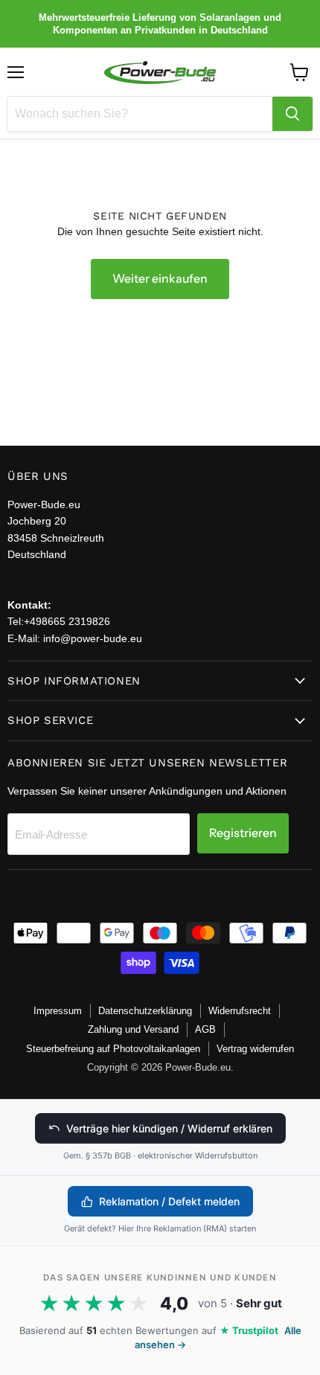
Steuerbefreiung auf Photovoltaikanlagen (113, 1048)
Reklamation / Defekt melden (169, 1201)
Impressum (57, 1010)
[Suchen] (292, 114)
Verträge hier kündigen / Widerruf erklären (169, 1128)
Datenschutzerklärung (145, 1010)
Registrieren (243, 833)
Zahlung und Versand (133, 1029)
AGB (205, 1029)
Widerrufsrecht (239, 1010)
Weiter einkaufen (160, 279)
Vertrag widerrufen (255, 1048)
